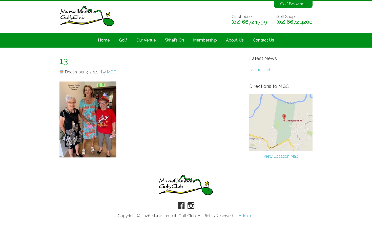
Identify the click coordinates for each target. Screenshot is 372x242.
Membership (205, 40)
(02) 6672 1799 (249, 22)
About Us (235, 40)
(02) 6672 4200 (294, 22)
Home (104, 40)
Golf (123, 40)
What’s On (174, 40)
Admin (245, 216)
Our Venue (146, 40)
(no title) (262, 69)
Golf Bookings (293, 4)
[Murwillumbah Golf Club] (87, 26)
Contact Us (263, 40)
